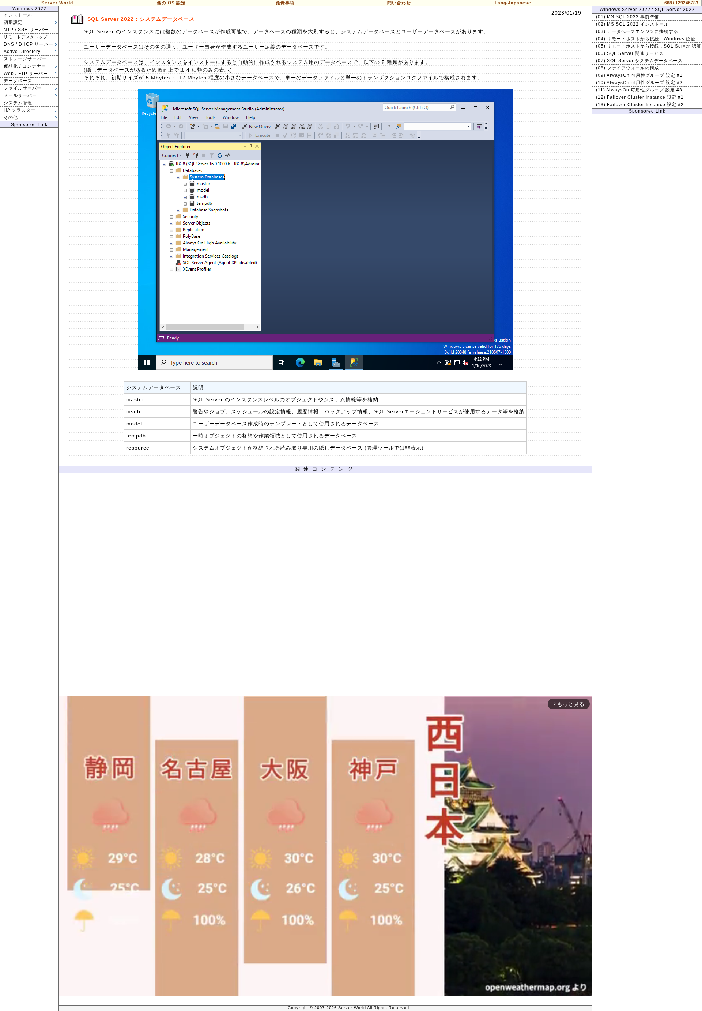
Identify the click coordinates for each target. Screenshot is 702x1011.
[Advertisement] (325, 586)
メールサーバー (20, 95)
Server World (57, 2)
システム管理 (18, 103)
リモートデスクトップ (26, 37)
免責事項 (285, 2)
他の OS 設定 (171, 2)
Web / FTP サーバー (26, 73)
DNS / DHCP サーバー (28, 44)
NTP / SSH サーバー (26, 29)
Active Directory (22, 51)
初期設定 (13, 22)
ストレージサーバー (25, 59)
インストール (18, 15)
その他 (11, 117)
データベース (18, 81)
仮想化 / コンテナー (25, 66)
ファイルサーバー (23, 88)
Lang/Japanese (513, 2)
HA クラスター (19, 110)
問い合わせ (399, 2)
